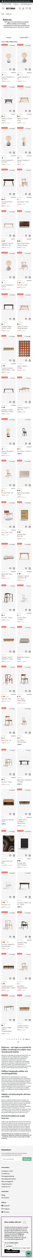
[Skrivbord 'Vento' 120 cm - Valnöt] (24, 885)
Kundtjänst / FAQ (7, 1171)
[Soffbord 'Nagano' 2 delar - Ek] (24, 390)
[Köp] (14, 69)
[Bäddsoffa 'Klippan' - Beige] (24, 639)
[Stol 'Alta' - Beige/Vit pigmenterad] (8, 925)
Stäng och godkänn (12, 1251)
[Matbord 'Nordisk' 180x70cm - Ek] (8, 224)
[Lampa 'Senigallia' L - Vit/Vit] (8, 265)
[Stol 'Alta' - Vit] (8, 885)
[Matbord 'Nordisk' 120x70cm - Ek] (24, 556)
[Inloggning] (23, 8)
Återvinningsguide (7, 1181)
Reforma (8, 14)
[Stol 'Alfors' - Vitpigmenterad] (24, 966)
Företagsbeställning (7, 1176)
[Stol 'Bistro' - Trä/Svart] (24, 431)
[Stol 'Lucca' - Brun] (8, 515)
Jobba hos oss (5, 1186)
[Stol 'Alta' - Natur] (24, 265)
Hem (2, 14)
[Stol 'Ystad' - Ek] (8, 720)
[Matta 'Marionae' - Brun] (8, 843)
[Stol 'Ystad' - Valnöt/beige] (24, 679)
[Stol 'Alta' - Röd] (8, 679)
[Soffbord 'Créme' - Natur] (24, 99)
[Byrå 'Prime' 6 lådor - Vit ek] (24, 473)
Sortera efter (24, 37)
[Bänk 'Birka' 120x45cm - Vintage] (24, 762)
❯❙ (18, 1041)
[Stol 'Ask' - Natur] (8, 762)
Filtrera (9, 37)
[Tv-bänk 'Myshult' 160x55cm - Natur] (24, 1008)
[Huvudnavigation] (3, 8)
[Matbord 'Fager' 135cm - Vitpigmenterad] (8, 1008)
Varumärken (5, 1197)
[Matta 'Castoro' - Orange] (24, 348)
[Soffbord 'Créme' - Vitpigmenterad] (24, 307)
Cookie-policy (13, 1242)
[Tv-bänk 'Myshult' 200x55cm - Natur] (8, 639)
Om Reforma (5, 1173)
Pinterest (6, 1212)
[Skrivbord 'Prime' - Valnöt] (8, 182)
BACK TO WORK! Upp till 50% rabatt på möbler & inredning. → (17, 1)
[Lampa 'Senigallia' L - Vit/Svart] (8, 140)
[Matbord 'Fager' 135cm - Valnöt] (8, 307)
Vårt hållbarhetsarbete (8, 1179)
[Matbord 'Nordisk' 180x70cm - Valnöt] (8, 390)
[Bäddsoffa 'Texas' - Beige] (8, 556)
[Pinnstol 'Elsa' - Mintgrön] (24, 598)
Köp (30, 360)
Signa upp (27, 1159)
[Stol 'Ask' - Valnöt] (8, 598)
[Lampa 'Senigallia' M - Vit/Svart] (8, 57)
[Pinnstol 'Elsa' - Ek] (8, 473)
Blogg (3, 1195)
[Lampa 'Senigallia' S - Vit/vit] (24, 140)
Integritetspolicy (6, 1184)
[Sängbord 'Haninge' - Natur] (8, 802)
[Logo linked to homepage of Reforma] (10, 8)
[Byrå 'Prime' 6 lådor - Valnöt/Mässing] (24, 224)
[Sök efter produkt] (20, 8)
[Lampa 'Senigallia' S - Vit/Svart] (8, 431)
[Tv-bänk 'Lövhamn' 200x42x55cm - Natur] (8, 348)
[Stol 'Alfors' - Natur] (24, 182)
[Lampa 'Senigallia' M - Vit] (24, 57)
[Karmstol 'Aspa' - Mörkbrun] (24, 925)
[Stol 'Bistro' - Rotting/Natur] (24, 720)
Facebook (6, 1205)
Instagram (6, 1209)
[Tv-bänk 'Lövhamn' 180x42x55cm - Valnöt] (8, 966)
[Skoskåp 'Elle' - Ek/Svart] (24, 515)
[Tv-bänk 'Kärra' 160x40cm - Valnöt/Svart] (24, 802)
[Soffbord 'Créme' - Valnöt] (8, 99)
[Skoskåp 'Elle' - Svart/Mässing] (24, 843)
